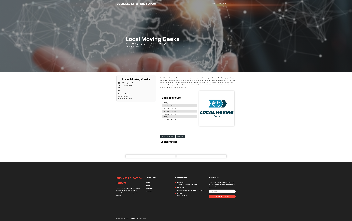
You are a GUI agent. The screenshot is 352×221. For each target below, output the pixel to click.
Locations (222, 4)
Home (213, 4)
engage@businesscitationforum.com (190, 190)
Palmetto (149, 44)
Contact (149, 191)
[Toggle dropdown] (235, 4)
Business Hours (123, 94)
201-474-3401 (182, 196)
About (148, 185)
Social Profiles (123, 96)
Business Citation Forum (136, 4)
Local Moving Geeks (125, 98)
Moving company (138, 44)
